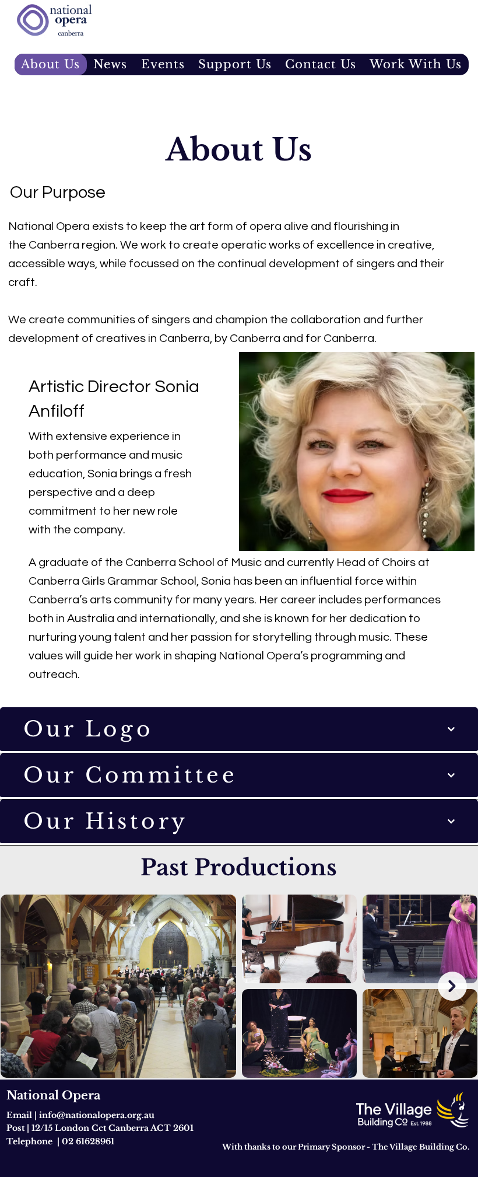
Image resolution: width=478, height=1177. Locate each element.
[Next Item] (452, 986)
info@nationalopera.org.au (96, 1115)
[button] (162, 64)
